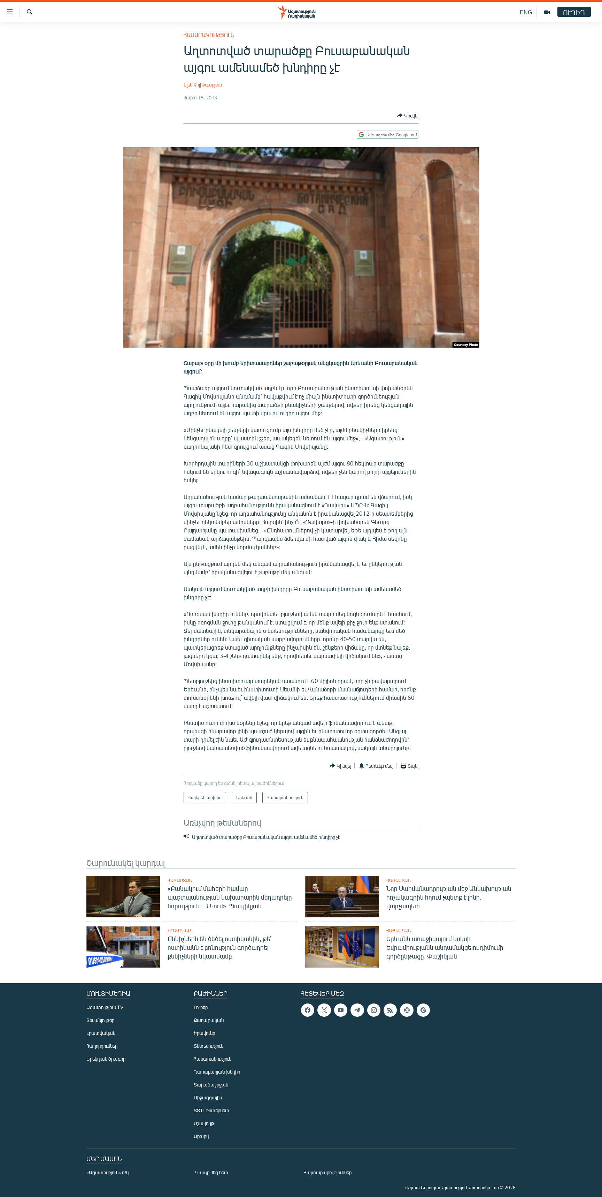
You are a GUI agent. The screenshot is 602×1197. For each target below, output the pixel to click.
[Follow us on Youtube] (340, 1010)
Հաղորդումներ (101, 1046)
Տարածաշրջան (211, 1085)
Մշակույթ (204, 1123)
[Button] (407, 115)
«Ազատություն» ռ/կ (107, 1172)
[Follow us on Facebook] (307, 1010)
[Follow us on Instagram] (373, 1010)
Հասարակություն (209, 34)
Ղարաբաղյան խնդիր (217, 1072)
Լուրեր (201, 1007)
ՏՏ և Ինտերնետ (211, 1110)
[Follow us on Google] (423, 1010)
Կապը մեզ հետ (211, 1172)
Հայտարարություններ (328, 1172)
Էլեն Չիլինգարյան (203, 85)
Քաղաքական (209, 1020)
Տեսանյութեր (100, 1020)
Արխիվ (201, 1136)
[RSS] (390, 1010)
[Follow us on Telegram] (357, 1010)
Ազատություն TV (104, 1007)
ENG (526, 12)
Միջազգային (208, 1097)
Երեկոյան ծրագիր (105, 1059)
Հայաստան (180, 880)
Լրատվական (100, 1033)
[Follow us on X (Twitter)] (324, 1010)
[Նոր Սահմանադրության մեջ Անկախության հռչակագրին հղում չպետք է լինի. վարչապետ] (342, 896)
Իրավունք (179, 930)
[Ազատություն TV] (547, 12)
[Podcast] (406, 1010)
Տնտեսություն (208, 1046)
